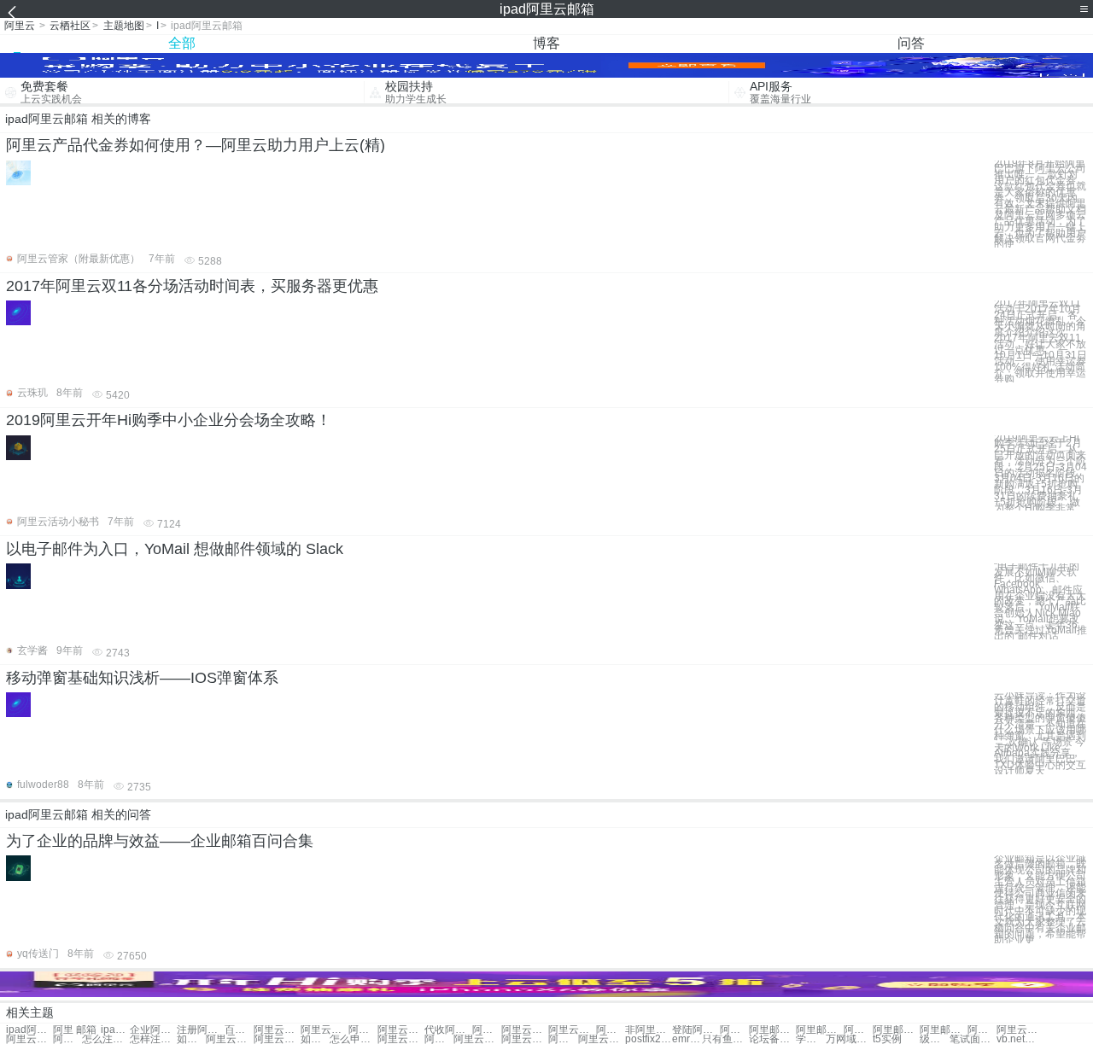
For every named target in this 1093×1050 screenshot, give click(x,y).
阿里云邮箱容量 (571, 1030)
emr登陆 (686, 1039)
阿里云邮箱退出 (524, 1030)
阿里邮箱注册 (819, 1030)
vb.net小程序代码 (1020, 1039)
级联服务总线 (934, 1039)
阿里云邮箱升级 (486, 1030)
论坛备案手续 (772, 1039)
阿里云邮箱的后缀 (524, 1039)
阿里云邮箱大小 (324, 1030)
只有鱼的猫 (725, 1039)
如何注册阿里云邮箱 (191, 1039)
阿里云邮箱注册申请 (1020, 1030)
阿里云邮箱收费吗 (476, 1039)
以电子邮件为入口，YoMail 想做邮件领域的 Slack (174, 548)
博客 (546, 43)
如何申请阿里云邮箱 (315, 1039)
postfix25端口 (648, 1039)
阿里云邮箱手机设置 (400, 1039)
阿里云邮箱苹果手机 (562, 1039)
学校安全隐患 (810, 1039)
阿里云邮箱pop (438, 1039)
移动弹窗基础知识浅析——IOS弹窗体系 (142, 677)
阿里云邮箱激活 (400, 1030)
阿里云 (19, 26)
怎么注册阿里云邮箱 (105, 1039)
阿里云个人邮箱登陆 (29, 1039)
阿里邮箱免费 (943, 1030)
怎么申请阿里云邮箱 (353, 1039)
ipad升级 (115, 1030)
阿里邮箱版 (896, 1030)
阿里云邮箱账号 (277, 1030)
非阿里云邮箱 (648, 1030)
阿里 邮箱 (74, 1030)
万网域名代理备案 (849, 1039)
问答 (911, 43)
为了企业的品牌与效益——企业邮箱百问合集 (159, 840)
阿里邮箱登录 (772, 1030)
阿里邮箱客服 (858, 1030)
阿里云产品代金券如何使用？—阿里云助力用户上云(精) (195, 145)
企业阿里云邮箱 (153, 1030)
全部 (182, 43)
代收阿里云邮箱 (447, 1030)
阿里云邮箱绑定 (362, 1030)
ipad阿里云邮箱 (29, 1030)
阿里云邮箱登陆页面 (277, 1039)
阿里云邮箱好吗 (601, 1039)
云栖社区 (70, 26)
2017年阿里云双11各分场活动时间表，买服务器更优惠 (192, 286)
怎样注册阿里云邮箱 (153, 1039)
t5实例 (887, 1039)
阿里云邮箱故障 (610, 1030)
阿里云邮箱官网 (67, 1039)
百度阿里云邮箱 (239, 1030)
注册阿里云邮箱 (200, 1030)
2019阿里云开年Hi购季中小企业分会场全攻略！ (168, 420)
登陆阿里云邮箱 (695, 1030)
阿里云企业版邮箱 (229, 1039)
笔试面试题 (973, 1039)
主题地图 (123, 26)
